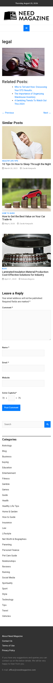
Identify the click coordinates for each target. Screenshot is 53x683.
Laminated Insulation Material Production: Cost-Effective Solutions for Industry (25, 273)
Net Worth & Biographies (14, 539)
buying (5, 462)
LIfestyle (6, 533)
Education (7, 467)
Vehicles (6, 616)
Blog (4, 269)
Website (6, 378)
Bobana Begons (27, 279)
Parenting (7, 544)
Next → (47, 112)
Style (4, 594)
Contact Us (7, 641)
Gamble (6, 484)
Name (5, 348)
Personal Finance (10, 550)
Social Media (8, 577)
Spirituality (7, 583)
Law (4, 528)
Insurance (7, 522)
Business (6, 456)
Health (5, 500)
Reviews (6, 566)
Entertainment (9, 473)
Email (5, 363)
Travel (5, 610)
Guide (5, 495)
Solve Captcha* (9, 393)
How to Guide (8, 213)
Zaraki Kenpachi (29, 168)
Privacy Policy (8, 650)
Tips (4, 605)
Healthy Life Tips (10, 161)
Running (6, 572)
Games (5, 489)
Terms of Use (8, 645)
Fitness (6, 478)
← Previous (8, 112)
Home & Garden (10, 511)
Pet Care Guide (9, 555)
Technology (7, 599)
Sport (4, 588)
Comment (7, 308)
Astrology (7, 445)
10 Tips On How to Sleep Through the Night (26, 164)
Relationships (9, 561)
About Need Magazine (12, 636)
